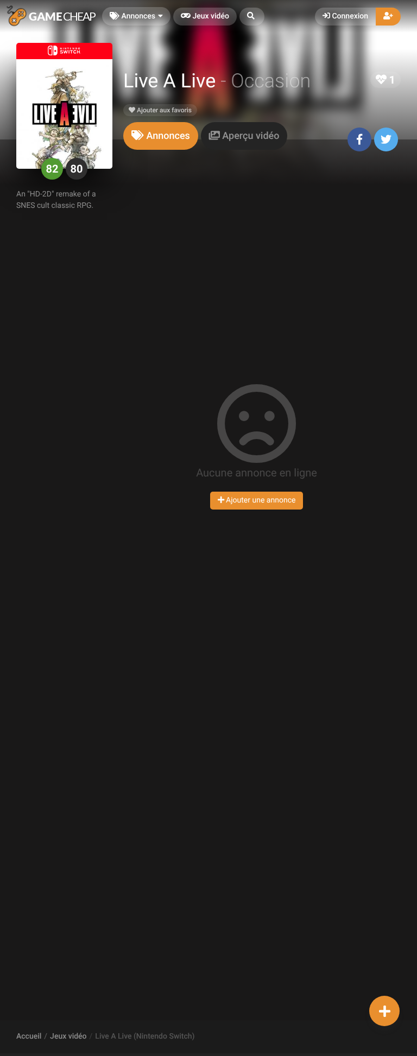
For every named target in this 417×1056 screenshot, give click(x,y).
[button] (251, 17)
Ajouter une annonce (260, 500)
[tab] (160, 136)
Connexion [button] (349, 16)
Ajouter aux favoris (163, 110)
